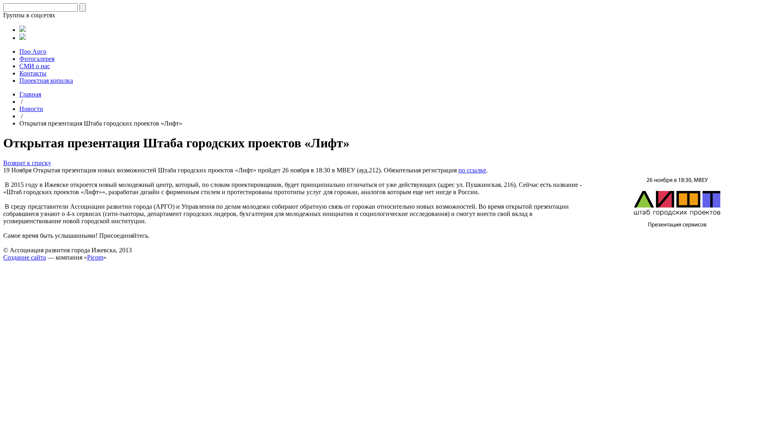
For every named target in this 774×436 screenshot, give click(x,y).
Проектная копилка (46, 80)
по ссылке (472, 170)
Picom (95, 257)
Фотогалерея (36, 58)
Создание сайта (24, 257)
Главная (30, 94)
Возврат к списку (27, 162)
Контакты (32, 73)
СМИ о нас (34, 66)
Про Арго (32, 51)
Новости (31, 108)
